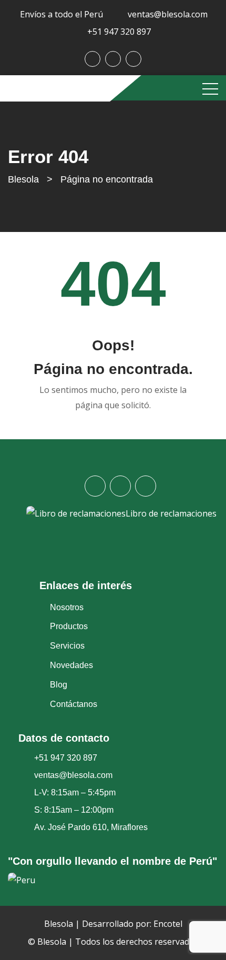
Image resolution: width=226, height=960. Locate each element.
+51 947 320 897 (119, 31)
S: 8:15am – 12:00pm (74, 809)
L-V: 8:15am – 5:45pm (75, 792)
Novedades (71, 665)
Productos (69, 626)
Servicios (67, 645)
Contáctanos (73, 704)
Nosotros (67, 607)
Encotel (167, 923)
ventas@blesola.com (168, 14)
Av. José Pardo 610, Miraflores (91, 827)
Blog (58, 684)
